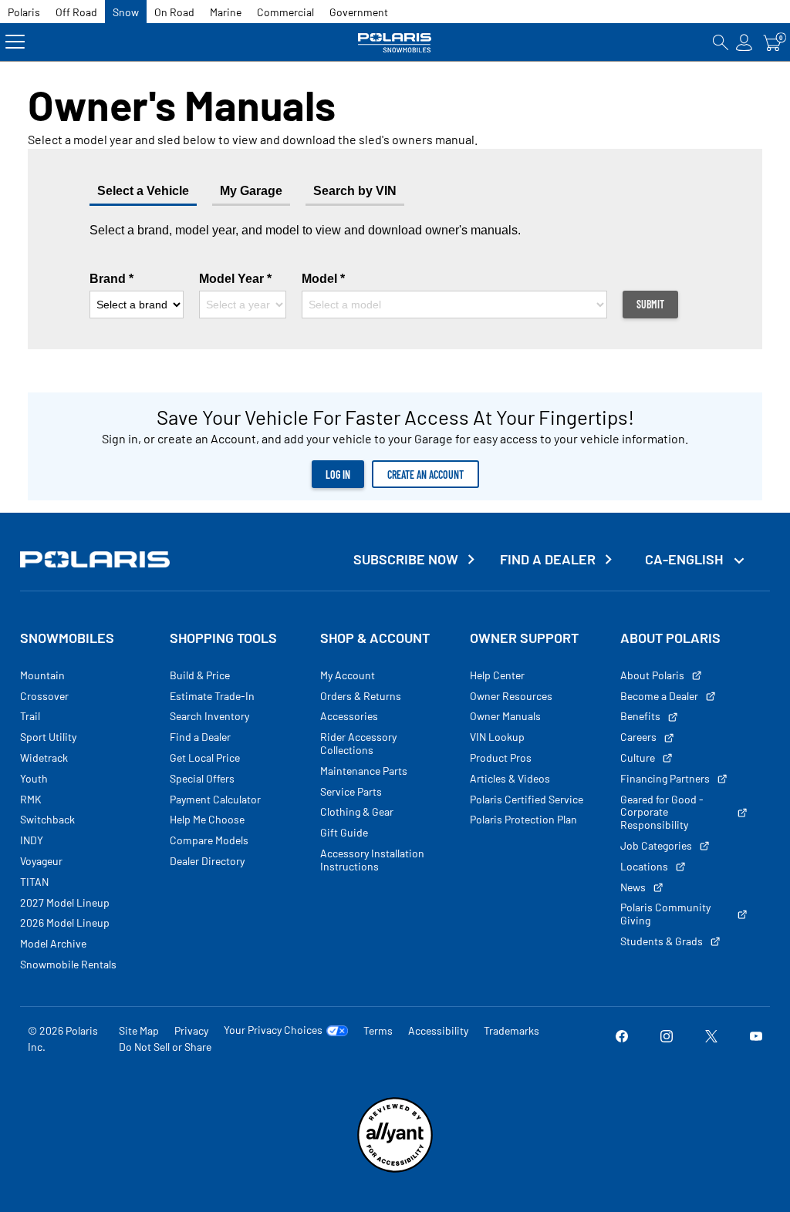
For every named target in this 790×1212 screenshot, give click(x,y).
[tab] (251, 193)
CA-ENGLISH (685, 558)
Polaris (24, 12)
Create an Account (425, 474)
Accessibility (438, 1030)
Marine (225, 12)
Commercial (285, 12)
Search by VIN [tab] (355, 190)
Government (358, 12)
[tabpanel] (395, 270)
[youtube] (756, 1038)
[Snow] (395, 42)
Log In (338, 474)
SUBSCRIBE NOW (405, 559)
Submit (650, 304)
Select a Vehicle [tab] (143, 190)
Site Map (139, 1030)
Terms (378, 1030)
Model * (323, 278)
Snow (126, 12)
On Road (174, 12)
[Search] (720, 42)
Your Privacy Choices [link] (273, 1030)
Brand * (111, 278)
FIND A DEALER (548, 559)
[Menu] (15, 42)
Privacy (191, 1030)
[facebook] (622, 1038)
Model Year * (235, 278)
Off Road (76, 12)
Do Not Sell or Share (165, 1046)
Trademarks (511, 1030)
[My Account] (744, 42)
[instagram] (666, 1038)
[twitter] (711, 1038)
